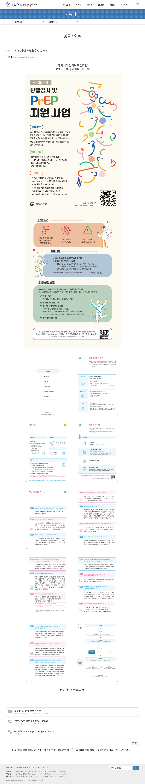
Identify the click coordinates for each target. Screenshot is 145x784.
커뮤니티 (124, 4)
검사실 (90, 4)
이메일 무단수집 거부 (38, 767)
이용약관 (9, 767)
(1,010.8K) (28, 710)
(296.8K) (31, 721)
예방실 (78, 4)
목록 (135, 743)
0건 (15, 57)
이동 (136, 768)
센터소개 (66, 4)
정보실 (112, 4)
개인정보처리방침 (21, 767)
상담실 (101, 4)
